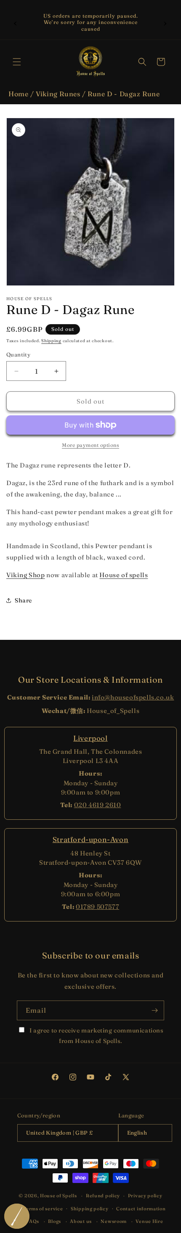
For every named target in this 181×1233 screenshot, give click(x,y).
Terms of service (43, 1209)
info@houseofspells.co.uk (133, 697)
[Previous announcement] (15, 22)
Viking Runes (58, 94)
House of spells (123, 575)
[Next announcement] (165, 22)
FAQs (32, 1221)
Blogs (54, 1221)
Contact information (140, 1209)
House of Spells (58, 1196)
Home (18, 94)
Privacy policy (145, 1196)
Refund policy (103, 1196)
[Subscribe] (154, 1010)
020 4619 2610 (97, 805)
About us (81, 1221)
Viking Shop (25, 575)
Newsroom (114, 1221)
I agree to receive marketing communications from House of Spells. (95, 1036)
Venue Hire (149, 1221)
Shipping (51, 340)
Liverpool (90, 738)
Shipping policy (90, 1209)
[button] (17, 62)
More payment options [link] (90, 445)
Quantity (18, 354)
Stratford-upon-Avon (90, 839)
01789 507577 (97, 907)
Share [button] (23, 600)
